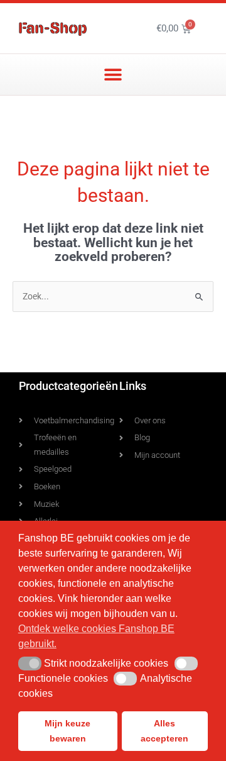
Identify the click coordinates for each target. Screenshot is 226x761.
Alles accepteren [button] (164, 730)
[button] (113, 74)
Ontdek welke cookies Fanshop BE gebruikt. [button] (96, 636)
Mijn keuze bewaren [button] (67, 730)
